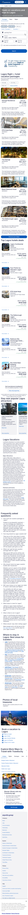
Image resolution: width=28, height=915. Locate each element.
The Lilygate (15, 667)
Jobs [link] (3, 823)
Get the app (14, 807)
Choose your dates (14, 237)
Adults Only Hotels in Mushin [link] (8, 771)
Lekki (6, 642)
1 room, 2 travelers (5, 29)
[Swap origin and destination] (25, 35)
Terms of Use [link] (5, 873)
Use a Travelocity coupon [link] (7, 895)
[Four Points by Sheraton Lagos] (14, 274)
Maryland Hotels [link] (5, 766)
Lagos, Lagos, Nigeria (10, 37)
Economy (15, 29)
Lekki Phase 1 (8, 667)
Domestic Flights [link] (5, 850)
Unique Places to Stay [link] (7, 859)
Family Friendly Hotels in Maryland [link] (9, 763)
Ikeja (6, 654)
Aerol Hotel (14, 687)
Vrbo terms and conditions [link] (7, 875)
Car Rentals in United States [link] (8, 852)
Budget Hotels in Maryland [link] (7, 760)
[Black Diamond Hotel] (14, 196)
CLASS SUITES (8, 661)
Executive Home (9, 668)
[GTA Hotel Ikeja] (14, 136)
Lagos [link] (6, 5)
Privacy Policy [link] (5, 868)
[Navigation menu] (25, 2)
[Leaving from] (14, 32)
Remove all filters (14, 85)
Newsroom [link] (4, 830)
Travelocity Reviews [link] (6, 855)
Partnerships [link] (5, 827)
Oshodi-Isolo (8, 683)
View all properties (14, 390)
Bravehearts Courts (20, 679)
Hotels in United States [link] (7, 843)
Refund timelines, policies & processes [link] (10, 893)
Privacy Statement (6, 913)
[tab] (4, 19)
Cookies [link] (4, 870)
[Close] (26, 901)
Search (14, 51)
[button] (14, 262)
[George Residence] (14, 107)
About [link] (3, 820)
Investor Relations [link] (6, 832)
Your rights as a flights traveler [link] (8, 898)
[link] (14, 734)
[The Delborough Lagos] (14, 225)
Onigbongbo (8, 675)
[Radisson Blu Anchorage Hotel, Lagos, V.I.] (14, 346)
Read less (4, 427)
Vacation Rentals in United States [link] (9, 845)
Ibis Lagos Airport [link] (7, 628)
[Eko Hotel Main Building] (14, 370)
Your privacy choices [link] (6, 880)
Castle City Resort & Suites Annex (15, 650)
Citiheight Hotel (8, 678)
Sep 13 (6, 42)
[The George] (14, 166)
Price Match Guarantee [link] (15, 578)
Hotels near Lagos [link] (5, 768)
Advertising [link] (4, 837)
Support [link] (4, 886)
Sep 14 (20, 42)
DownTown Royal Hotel (15, 659)
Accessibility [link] (5, 877)
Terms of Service (15, 913)
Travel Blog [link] (4, 862)
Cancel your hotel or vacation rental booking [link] (11, 888)
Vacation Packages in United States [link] (9, 848)
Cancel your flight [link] (6, 890)
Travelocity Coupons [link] (6, 857)
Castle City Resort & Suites (11, 651)
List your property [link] (6, 825)
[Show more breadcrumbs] (2, 5)
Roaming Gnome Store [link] (7, 834)
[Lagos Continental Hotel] (14, 251)
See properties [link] (5, 433)
